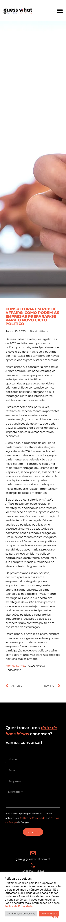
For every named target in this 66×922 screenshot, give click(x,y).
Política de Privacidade (32, 818)
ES (61, 917)
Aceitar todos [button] (49, 913)
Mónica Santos (15, 665)
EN (52, 917)
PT (57, 917)
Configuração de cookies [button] (21, 913)
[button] (60, 11)
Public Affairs (39, 331)
